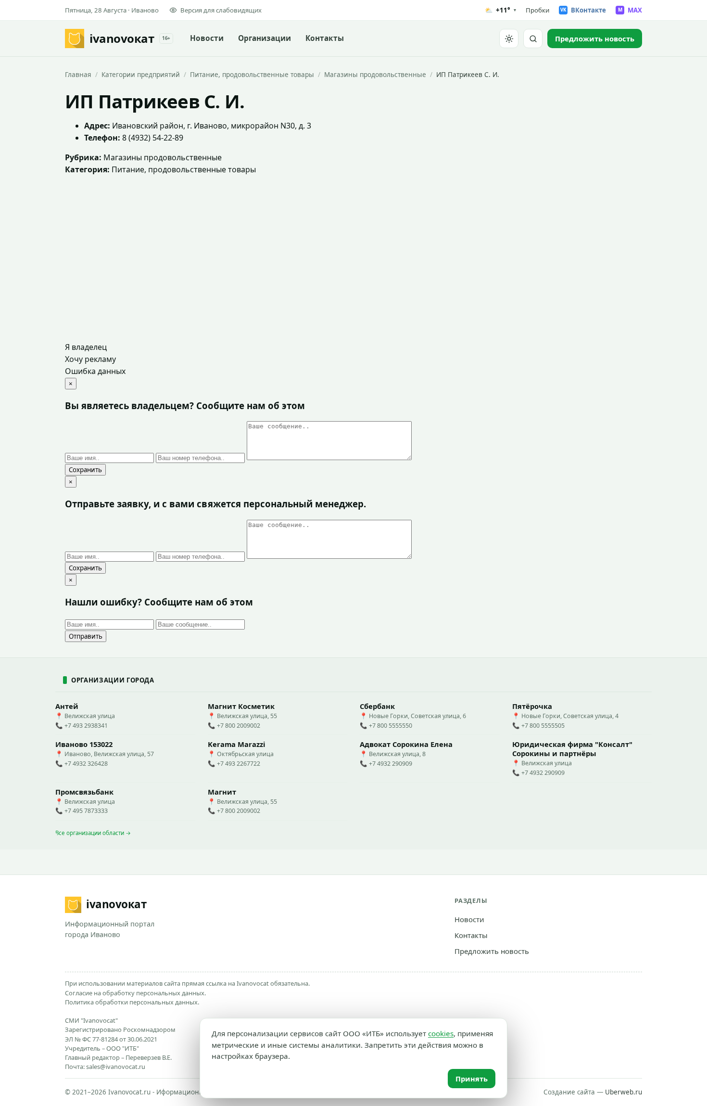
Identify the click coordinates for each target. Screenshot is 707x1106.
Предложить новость (491, 951)
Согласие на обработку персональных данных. (135, 993)
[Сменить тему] (508, 38)
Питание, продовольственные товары (252, 74)
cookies (441, 1033)
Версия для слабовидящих (221, 10)
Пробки (537, 10)
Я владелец (86, 347)
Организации (264, 38)
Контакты (324, 38)
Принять (471, 1078)
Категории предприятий (140, 74)
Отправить (85, 636)
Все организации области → (93, 832)
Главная (78, 74)
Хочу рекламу (90, 359)
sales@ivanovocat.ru (115, 1066)
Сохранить (85, 469)
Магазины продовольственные (375, 74)
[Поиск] (533, 38)
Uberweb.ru (623, 1092)
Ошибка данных (95, 371)
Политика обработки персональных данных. (132, 1002)
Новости (207, 38)
